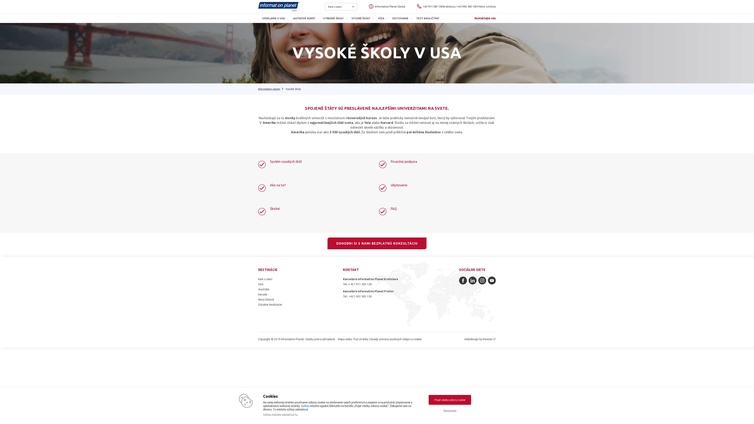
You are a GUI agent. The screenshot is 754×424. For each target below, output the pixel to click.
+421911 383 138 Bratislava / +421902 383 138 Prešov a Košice (459, 6)
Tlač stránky (360, 339)
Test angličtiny (427, 18)
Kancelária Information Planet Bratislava (370, 279)
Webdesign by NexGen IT (480, 339)
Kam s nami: (265, 279)
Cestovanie (400, 18)
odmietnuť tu (290, 414)
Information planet (269, 89)
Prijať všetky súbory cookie (450, 399)
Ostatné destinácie (270, 304)
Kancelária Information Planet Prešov (368, 291)
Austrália (263, 289)
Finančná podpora (404, 161)
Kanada (262, 294)
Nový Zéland (266, 299)
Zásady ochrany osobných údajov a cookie (395, 339)
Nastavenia (450, 410)
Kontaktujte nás (485, 18)
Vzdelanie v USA (273, 18)
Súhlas (305, 406)
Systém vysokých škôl (286, 161)
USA (261, 284)
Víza (381, 18)
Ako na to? (278, 185)
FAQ (394, 208)
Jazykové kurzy (304, 18)
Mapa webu (345, 339)
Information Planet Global (390, 6)
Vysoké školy (360, 18)
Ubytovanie (399, 185)
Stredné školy (333, 18)
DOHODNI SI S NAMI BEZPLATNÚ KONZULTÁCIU (377, 243)
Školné (275, 208)
